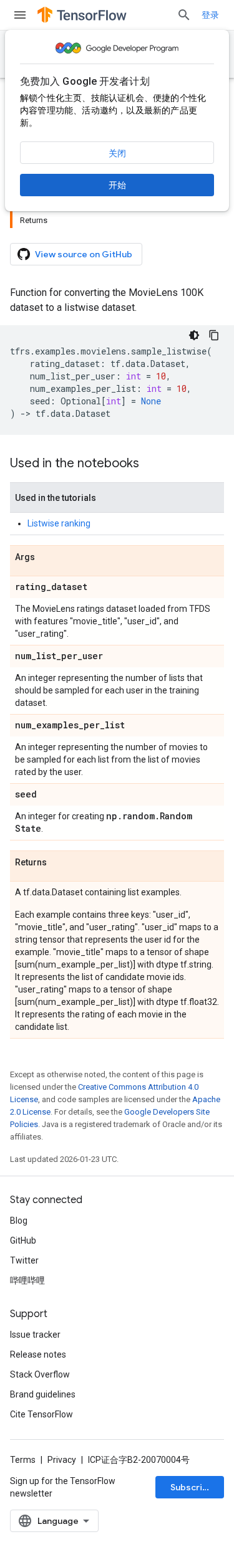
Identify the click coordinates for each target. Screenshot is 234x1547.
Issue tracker (35, 1335)
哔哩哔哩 (27, 1280)
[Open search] (184, 14)
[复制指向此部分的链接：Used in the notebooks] (151, 464)
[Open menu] (19, 15)
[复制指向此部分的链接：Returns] (59, 862)
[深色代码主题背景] (194, 335)
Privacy (61, 1460)
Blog (18, 1221)
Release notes (38, 1354)
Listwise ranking (58, 523)
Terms (23, 1460)
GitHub (23, 1240)
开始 (117, 185)
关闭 (117, 153)
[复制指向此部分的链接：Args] (47, 557)
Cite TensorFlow (41, 1414)
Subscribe (191, 1487)
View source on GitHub (83, 254)
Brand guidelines (43, 1394)
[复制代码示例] (214, 335)
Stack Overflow (40, 1374)
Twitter (24, 1260)
